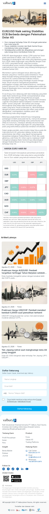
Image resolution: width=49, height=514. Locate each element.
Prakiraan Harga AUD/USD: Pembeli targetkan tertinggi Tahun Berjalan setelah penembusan (23, 273)
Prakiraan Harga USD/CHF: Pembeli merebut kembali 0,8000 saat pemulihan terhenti (24, 311)
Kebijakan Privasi (24, 401)
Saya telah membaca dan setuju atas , (24, 400)
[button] (45, 3)
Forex (19, 267)
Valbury (20, 502)
